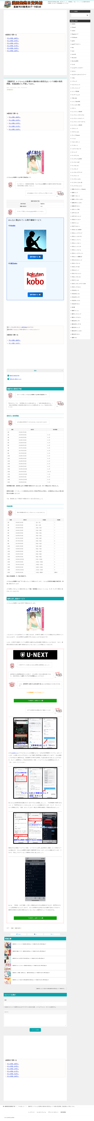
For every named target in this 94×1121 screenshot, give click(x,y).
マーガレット (10, 89)
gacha (73, 40)
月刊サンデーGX (75, 266)
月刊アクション (75, 222)
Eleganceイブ (75, 34)
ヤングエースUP (75, 162)
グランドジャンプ (76, 88)
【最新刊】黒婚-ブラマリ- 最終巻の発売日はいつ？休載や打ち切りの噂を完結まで (29, 951)
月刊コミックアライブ (77, 233)
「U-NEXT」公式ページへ (34, 918)
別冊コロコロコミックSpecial (78, 189)
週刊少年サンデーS (76, 324)
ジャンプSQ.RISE (76, 101)
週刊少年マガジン (76, 334)
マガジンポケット (76, 142)
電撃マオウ (74, 337)
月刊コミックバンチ (76, 246)
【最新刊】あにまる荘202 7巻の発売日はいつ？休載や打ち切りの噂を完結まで (28, 958)
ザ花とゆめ (74, 98)
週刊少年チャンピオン (77, 330)
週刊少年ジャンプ (76, 327)
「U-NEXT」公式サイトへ (34, 700)
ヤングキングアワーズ (77, 172)
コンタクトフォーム (41, 1112)
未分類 (73, 307)
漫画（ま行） (18, 928)
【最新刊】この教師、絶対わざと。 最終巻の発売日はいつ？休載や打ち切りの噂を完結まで (31, 972)
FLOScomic (74, 37)
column (73, 30)
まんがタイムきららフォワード (79, 74)
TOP (10, 1106)
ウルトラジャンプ (76, 84)
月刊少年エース (75, 290)
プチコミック (75, 128)
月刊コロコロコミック (77, 260)
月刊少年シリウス (76, 300)
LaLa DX (74, 54)
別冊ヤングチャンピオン (77, 199)
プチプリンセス (75, 131)
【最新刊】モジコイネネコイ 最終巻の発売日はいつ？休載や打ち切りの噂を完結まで (29, 965)
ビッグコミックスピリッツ (78, 118)
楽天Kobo (24, 327)
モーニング (74, 152)
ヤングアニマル (75, 155)
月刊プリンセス (75, 280)
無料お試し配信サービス (15, 379)
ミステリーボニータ (76, 148)
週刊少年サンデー (76, 320)
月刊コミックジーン (76, 239)
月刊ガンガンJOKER (76, 229)
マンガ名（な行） (13, 48)
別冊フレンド (75, 192)
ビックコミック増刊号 (77, 111)
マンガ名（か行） (13, 40)
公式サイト (15, 753)
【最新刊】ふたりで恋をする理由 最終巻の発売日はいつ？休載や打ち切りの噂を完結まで (30, 979)
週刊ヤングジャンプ (76, 314)
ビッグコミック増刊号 (77, 125)
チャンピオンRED (76, 104)
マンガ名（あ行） (13, 38)
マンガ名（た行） (13, 45)
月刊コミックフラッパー (77, 253)
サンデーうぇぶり (76, 94)
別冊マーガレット (76, 195)
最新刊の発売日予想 (14, 375)
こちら (31, 211)
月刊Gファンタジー (76, 219)
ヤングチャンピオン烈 (77, 182)
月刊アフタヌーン (76, 226)
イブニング (74, 81)
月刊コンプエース (76, 263)
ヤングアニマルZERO (77, 158)
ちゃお (73, 64)
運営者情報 (63, 1112)
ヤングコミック (75, 175)
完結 (12, 928)
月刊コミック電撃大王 (77, 256)
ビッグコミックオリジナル (78, 115)
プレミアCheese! (76, 135)
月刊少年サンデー (76, 297)
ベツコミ (74, 138)
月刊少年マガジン (76, 303)
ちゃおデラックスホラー (77, 67)
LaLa (73, 51)
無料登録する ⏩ (35, 257)
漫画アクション (75, 310)
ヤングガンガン (75, 165)
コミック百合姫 (75, 91)
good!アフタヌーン (76, 44)
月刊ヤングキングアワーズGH (79, 283)
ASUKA (73, 24)
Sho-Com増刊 (75, 61)
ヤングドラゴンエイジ (77, 185)
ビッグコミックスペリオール (78, 121)
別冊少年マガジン (76, 206)
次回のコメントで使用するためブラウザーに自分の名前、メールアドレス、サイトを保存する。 (31, 1007)
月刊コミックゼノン (76, 243)
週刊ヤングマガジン (76, 317)
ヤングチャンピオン (76, 179)
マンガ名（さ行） (13, 43)
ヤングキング (75, 169)
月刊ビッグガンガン (76, 276)
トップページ (31, 1112)
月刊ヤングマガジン (76, 287)
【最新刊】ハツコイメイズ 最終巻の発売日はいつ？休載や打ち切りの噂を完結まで (29, 944)
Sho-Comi (74, 57)
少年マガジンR (75, 212)
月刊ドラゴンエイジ (76, 273)
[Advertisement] (35, 22)
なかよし (74, 71)
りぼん (73, 77)
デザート (74, 108)
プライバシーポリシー (53, 1112)
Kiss (73, 47)
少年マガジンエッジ (76, 216)
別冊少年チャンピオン (77, 202)
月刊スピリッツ (75, 270)
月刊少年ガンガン (76, 293)
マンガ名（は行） (13, 50)
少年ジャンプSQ (75, 209)
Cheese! (74, 27)
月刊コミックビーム (76, 250)
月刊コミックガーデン (77, 236)
